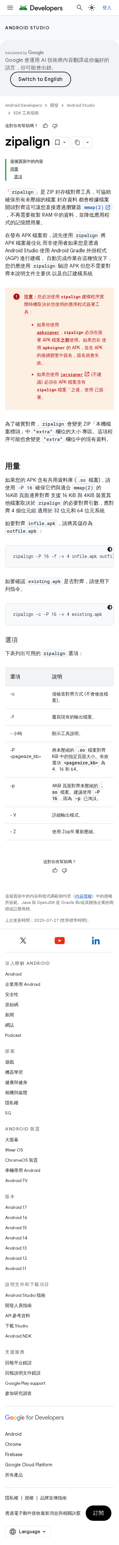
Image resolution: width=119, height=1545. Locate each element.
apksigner (48, 332)
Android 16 (16, 1217)
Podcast (13, 1035)
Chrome (13, 1444)
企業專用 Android (22, 984)
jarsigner (71, 374)
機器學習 (14, 1072)
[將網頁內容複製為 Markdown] (77, 142)
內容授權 (83, 896)
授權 (29, 1497)
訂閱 (98, 1513)
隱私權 (11, 1103)
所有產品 (14, 1475)
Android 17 (16, 1207)
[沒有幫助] (55, 126)
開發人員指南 (18, 1305)
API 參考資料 (17, 1315)
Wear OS (14, 1150)
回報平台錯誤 (18, 1363)
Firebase (14, 1454)
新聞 (9, 1015)
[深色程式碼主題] (110, 549)
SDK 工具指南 (26, 113)
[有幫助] (45, 126)
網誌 (9, 1025)
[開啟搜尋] (79, 7)
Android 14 (16, 1238)
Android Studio (27, 28)
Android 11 (15, 1268)
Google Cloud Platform (28, 1465)
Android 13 (16, 1248)
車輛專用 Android (22, 1170)
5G (8, 1113)
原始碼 (11, 1004)
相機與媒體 (16, 1092)
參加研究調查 (18, 1393)
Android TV (16, 1180)
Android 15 (16, 1228)
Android (13, 974)
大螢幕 (11, 1140)
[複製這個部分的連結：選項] (24, 640)
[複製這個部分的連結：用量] (26, 467)
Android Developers (23, 105)
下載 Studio (16, 1326)
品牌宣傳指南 (53, 1497)
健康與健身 (16, 1082)
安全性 (11, 994)
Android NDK (18, 1336)
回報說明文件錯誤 (23, 1373)
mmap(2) (94, 207)
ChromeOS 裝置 (21, 1160)
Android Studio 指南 (25, 1295)
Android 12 (16, 1258)
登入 (107, 8)
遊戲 (9, 1062)
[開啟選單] (10, 7)
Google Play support (25, 1383)
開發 (54, 105)
